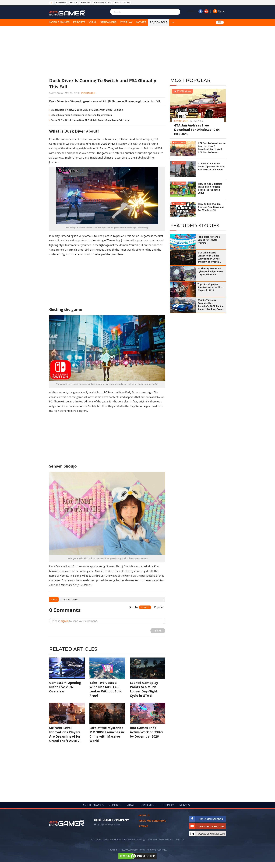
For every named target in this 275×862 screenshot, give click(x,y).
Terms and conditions (152, 820)
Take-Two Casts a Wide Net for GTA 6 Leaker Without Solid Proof (105, 689)
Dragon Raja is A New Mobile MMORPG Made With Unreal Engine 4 (87, 109)
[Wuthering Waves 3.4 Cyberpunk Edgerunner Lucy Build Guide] (183, 273)
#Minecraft (61, 2)
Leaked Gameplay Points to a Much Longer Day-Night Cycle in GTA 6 (144, 689)
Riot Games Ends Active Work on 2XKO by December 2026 (146, 732)
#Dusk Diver (70, 599)
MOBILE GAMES (59, 22)
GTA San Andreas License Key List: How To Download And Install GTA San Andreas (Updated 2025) (212, 148)
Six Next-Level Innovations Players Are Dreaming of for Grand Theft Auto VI (65, 734)
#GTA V (73, 2)
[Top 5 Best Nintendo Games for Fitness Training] (183, 241)
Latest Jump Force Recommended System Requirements (81, 114)
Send (158, 630)
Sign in (221, 11)
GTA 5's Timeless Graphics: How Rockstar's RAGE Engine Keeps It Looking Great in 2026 (210, 304)
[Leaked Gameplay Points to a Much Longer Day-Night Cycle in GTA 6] (147, 668)
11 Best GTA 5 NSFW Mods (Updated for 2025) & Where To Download (211, 166)
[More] (172, 22)
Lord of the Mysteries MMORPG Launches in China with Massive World (106, 734)
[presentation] (60, 599)
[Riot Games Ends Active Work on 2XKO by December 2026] (147, 713)
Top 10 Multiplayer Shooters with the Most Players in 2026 (210, 287)
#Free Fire (85, 2)
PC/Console (159, 22)
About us (144, 815)
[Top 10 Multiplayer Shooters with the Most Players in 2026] (183, 289)
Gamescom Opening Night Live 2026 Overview (65, 686)
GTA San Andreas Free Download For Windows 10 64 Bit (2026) (197, 129)
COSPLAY (126, 22)
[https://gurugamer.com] (66, 823)
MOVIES (141, 22)
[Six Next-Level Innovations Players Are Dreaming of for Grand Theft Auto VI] (67, 713)
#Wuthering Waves (102, 2)
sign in (65, 621)
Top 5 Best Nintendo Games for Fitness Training (208, 239)
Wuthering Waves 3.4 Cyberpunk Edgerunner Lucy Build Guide (210, 271)
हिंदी (219, 22)
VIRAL (93, 22)
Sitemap (143, 826)
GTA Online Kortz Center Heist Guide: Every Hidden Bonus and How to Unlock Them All (208, 257)
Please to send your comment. (74, 621)
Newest (145, 607)
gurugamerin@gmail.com (109, 824)
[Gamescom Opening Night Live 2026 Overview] (67, 668)
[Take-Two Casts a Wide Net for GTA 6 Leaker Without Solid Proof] (107, 668)
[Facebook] (200, 11)
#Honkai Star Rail (122, 2)
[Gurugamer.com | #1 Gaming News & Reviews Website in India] (67, 13)
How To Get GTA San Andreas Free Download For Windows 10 (211, 207)
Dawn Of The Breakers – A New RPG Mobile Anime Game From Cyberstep (90, 120)
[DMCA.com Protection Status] (137, 859)
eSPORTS (79, 22)
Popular (159, 607)
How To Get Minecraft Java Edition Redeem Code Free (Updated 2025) (210, 188)
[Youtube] (206, 11)
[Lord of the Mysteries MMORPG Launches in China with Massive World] (107, 713)
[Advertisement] (107, 52)
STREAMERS (108, 22)
